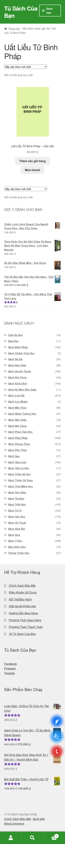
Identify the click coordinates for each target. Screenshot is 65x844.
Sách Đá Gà (15, 359)
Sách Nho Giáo (17, 420)
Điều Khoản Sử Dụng (22, 592)
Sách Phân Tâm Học (20, 432)
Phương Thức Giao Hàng (25, 620)
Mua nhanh (32, 170)
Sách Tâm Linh (17, 462)
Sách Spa (14, 456)
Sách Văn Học (16, 516)
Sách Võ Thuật (17, 522)
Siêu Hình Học (17, 547)
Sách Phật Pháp (18, 438)
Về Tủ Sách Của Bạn (22, 634)
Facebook (10, 664)
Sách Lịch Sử (16, 395)
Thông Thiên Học (19, 553)
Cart (50, 835)
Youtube (9, 673)
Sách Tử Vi (14, 510)
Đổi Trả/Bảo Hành (20, 599)
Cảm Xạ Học (15, 335)
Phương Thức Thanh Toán (26, 627)
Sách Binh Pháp (18, 347)
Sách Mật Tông (17, 407)
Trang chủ (14, 28)
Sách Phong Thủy (19, 444)
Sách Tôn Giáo (17, 492)
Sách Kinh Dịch (17, 383)
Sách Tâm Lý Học (18, 468)
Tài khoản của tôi (11, 838)
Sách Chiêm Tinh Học (21, 353)
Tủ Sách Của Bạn (20, 12)
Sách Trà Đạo (16, 498)
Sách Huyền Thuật (19, 371)
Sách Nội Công (17, 426)
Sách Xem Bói (16, 529)
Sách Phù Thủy (17, 450)
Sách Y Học (15, 541)
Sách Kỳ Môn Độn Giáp (22, 389)
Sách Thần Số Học (19, 474)
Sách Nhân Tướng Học (22, 413)
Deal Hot (13, 341)
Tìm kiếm (32, 838)
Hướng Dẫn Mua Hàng (23, 613)
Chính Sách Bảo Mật (22, 585)
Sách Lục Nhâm (17, 401)
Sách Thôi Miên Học (20, 486)
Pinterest (10, 668)
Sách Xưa (14, 535)
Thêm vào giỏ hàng (32, 161)
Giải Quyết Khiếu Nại (22, 606)
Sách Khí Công (17, 377)
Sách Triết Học (17, 504)
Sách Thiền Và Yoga (20, 480)
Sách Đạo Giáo (17, 365)
